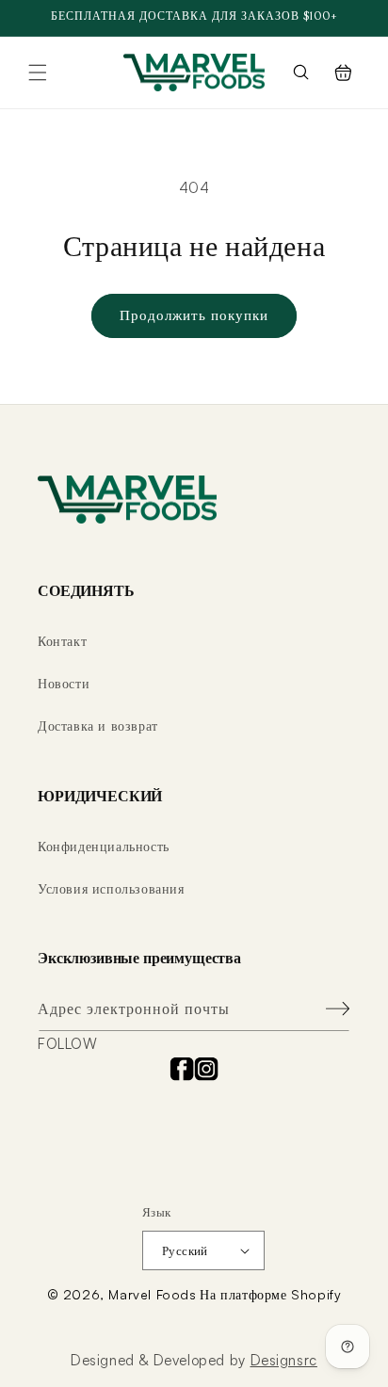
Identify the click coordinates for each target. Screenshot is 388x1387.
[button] (37, 72)
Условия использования (111, 888)
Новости (63, 683)
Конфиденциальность (104, 846)
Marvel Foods (152, 1294)
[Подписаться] (328, 1009)
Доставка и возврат (98, 726)
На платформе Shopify (270, 1294)
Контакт (62, 641)
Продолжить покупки (194, 315)
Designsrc (284, 1360)
